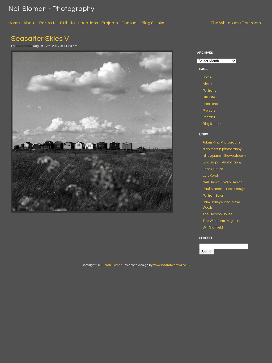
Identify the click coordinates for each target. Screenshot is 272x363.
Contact (129, 23)
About (29, 23)
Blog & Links (153, 23)
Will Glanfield (213, 227)
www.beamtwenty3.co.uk (171, 265)
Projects (109, 23)
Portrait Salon (213, 195)
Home (14, 23)
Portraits (48, 23)
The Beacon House (217, 214)
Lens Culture (213, 169)
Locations (88, 23)
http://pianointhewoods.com (224, 156)
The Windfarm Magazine (222, 221)
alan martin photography (222, 149)
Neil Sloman (113, 265)
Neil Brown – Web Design (223, 182)
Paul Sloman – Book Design (224, 189)
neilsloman (24, 46)
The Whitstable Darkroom (235, 23)
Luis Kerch (211, 176)
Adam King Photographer (222, 142)
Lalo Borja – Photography (222, 162)
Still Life (67, 23)
